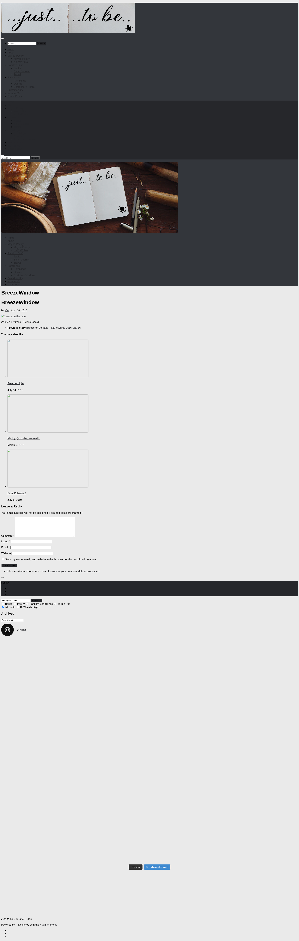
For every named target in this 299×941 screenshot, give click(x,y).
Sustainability (15, 90)
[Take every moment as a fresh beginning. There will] (186, 754)
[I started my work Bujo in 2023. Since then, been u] (261, 749)
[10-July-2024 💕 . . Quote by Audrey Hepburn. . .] (112, 846)
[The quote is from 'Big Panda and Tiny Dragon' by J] (112, 752)
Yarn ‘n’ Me (13, 93)
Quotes (18, 83)
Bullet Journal (22, 71)
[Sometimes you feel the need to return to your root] (112, 796)
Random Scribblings (41, 603)
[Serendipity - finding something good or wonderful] (261, 849)
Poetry (21, 603)
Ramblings (13, 77)
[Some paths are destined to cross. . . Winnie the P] (112, 651)
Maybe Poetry (15, 55)
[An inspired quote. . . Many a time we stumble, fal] (37, 708)
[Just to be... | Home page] (68, 32)
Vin (7, 310)
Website (6, 553)
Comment (7, 535)
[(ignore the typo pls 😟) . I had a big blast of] (186, 805)
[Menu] (2, 38)
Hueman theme (48, 924)
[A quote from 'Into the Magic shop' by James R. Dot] (261, 652)
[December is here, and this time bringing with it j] (186, 660)
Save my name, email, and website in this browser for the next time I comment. (51, 559)
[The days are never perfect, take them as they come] (261, 693)
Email (5, 547)
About (10, 52)
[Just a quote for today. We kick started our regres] (261, 790)
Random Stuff (15, 65)
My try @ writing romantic (23, 438)
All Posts (10, 607)
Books (17, 68)
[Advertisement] (149, 893)
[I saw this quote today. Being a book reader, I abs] (37, 649)
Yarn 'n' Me (63, 603)
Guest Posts (14, 96)
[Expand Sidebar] (2, 577)
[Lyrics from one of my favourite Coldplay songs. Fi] (186, 848)
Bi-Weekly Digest (30, 607)
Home (10, 49)
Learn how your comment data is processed (73, 571)
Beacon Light (15, 383)
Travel (17, 74)
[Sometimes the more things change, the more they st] (186, 694)
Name (5, 541)
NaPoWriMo (21, 61)
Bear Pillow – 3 (16, 493)
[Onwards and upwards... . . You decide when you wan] (37, 788)
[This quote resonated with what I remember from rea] (112, 702)
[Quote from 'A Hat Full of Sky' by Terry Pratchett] (37, 749)
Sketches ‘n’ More (24, 86)
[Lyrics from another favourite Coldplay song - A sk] (37, 851)
